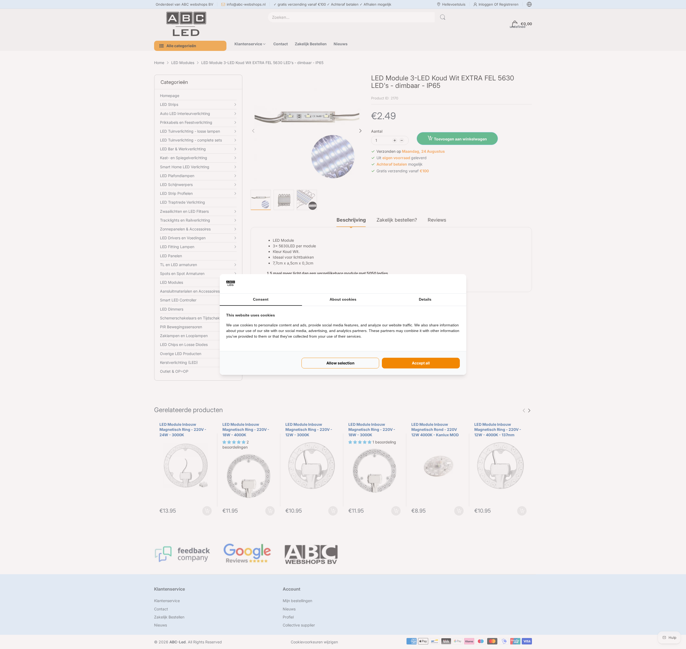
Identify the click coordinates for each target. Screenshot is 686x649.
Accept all (421, 363)
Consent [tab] (261, 299)
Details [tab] (425, 299)
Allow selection (340, 363)
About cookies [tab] (343, 299)
